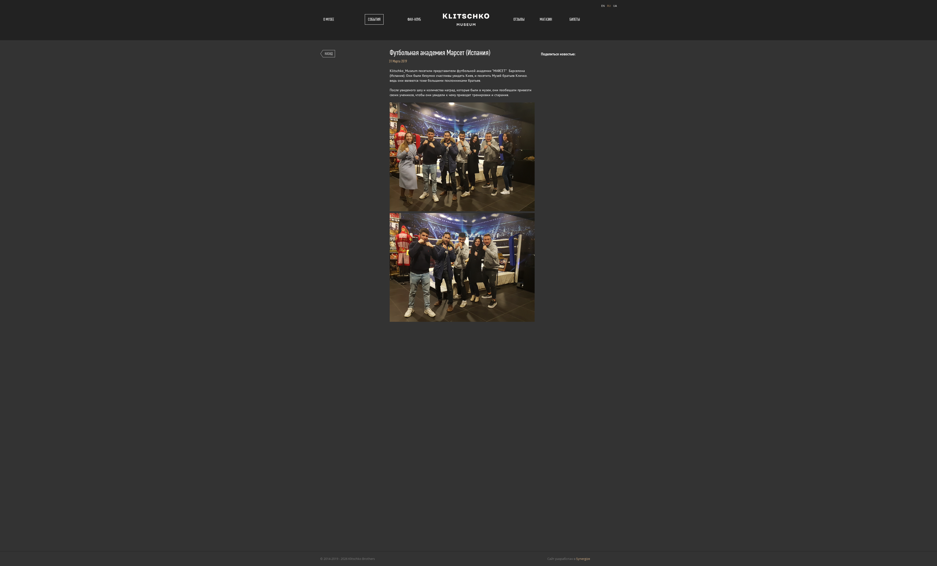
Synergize (583, 558)
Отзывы (519, 19)
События (374, 19)
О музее (328, 19)
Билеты (575, 19)
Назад (329, 53)
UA (615, 6)
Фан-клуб (414, 19)
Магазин (546, 19)
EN (603, 6)
